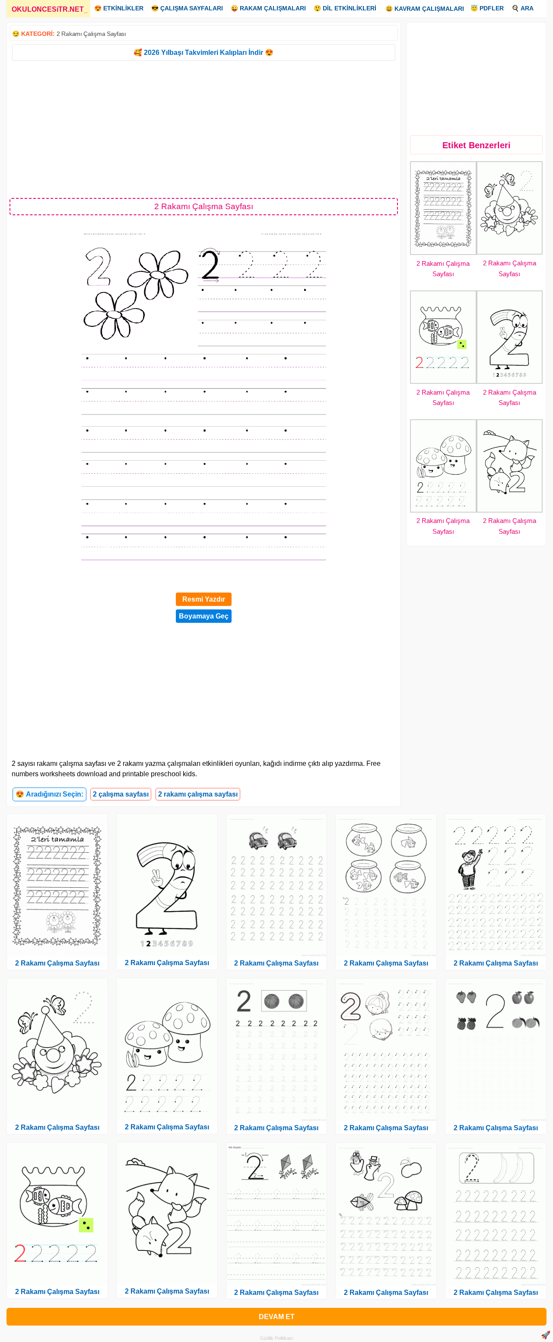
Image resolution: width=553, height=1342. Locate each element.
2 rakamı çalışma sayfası (198, 794)
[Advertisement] (204, 128)
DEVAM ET (277, 1316)
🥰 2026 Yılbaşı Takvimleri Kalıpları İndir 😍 (203, 52)
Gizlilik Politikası (276, 1338)
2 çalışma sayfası (121, 794)
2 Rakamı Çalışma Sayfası (91, 33)
